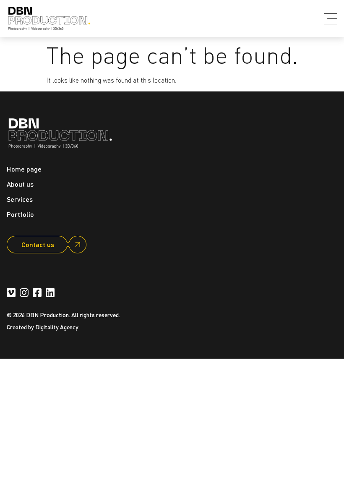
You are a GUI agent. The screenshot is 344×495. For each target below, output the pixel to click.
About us (20, 184)
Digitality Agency (56, 327)
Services (20, 199)
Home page (24, 168)
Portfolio (20, 214)
